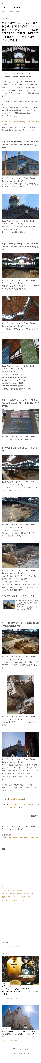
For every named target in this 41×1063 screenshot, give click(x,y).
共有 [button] (3, 887)
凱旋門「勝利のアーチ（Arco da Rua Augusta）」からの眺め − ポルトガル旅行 (20, 1034)
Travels (10, 12)
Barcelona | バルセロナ (14, 890)
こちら (22, 722)
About (17, 12)
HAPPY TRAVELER (12, 7)
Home (4, 12)
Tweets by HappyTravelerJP (12, 946)
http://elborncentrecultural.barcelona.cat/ (23, 838)
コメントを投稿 (12, 998)
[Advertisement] (20, 921)
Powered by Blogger (22, 1049)
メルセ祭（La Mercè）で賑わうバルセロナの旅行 (18, 893)
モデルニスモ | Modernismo (11, 897)
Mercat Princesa (16, 799)
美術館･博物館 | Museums (29, 897)
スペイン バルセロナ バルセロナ (16, 900)
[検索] (38, 3)
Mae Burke (26, 1053)
